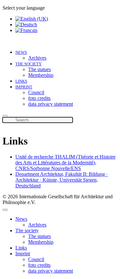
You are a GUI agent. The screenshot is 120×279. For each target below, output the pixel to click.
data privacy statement (50, 104)
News (21, 52)
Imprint (23, 87)
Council (36, 92)
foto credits (39, 98)
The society (28, 64)
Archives (37, 58)
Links (21, 81)
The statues (39, 69)
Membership (40, 75)
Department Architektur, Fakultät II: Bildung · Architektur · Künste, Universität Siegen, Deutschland (61, 179)
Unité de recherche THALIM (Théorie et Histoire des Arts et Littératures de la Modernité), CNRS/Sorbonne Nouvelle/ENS (65, 162)
